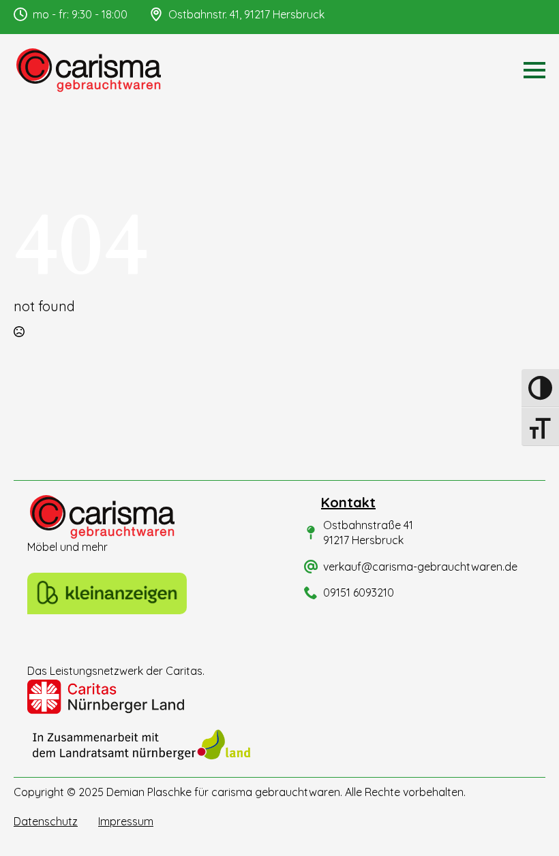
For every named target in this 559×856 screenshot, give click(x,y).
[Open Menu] (534, 70)
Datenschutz (46, 821)
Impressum (125, 821)
